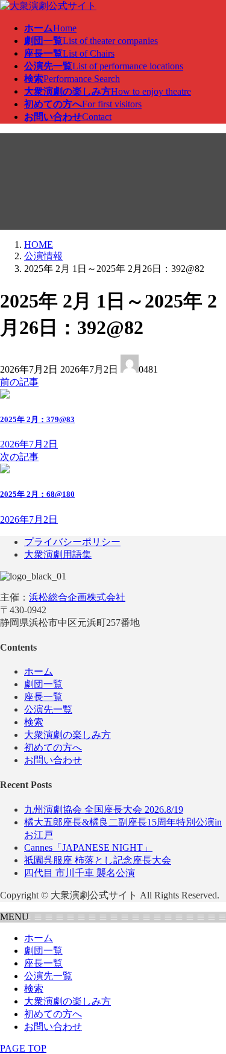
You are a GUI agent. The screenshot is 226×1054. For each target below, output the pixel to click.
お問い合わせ (53, 760)
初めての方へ (53, 747)
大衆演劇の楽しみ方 (67, 735)
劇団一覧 (43, 684)
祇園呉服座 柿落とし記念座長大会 (97, 860)
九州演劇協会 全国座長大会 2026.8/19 (103, 809)
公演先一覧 (48, 709)
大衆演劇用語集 (58, 554)
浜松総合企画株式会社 (77, 597)
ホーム (38, 671)
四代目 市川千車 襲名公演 (79, 873)
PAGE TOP (23, 1048)
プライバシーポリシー (72, 542)
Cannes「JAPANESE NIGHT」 (88, 847)
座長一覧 (43, 697)
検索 (33, 722)
